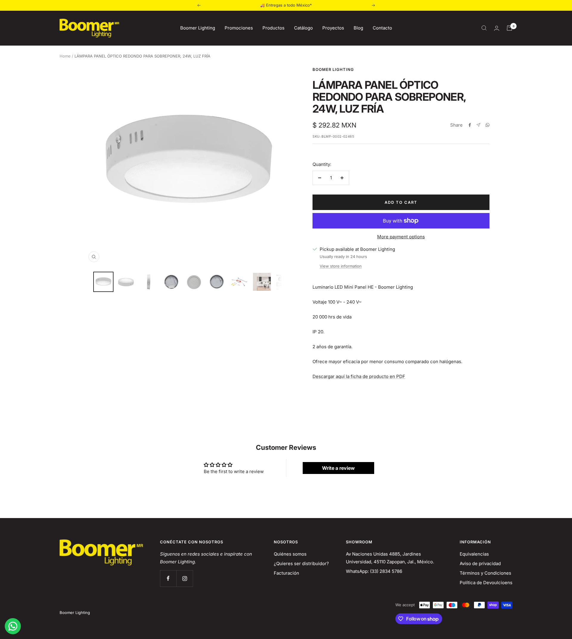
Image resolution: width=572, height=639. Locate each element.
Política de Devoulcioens (486, 582)
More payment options (401, 237)
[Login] (496, 28)
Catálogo (303, 28)
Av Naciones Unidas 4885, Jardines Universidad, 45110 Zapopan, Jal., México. (390, 558)
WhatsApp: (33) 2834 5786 (374, 571)
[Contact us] (13, 626)
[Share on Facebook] (470, 125)
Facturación (286, 573)
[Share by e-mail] (478, 125)
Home (65, 56)
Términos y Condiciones (485, 573)
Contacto (382, 28)
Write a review (338, 468)
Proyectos (333, 28)
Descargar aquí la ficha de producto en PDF (359, 376)
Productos (273, 28)
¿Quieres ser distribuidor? (301, 563)
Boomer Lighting (197, 28)
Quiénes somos (290, 554)
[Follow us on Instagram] (184, 578)
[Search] (484, 28)
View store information (341, 266)
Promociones (239, 28)
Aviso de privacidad (480, 563)
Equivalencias (474, 554)
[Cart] (509, 28)
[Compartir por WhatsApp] (487, 125)
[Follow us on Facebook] (168, 578)
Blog (358, 28)
